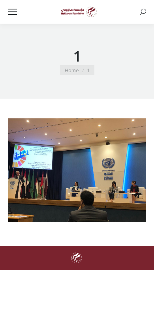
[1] (77, 170)
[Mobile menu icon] (12, 12)
